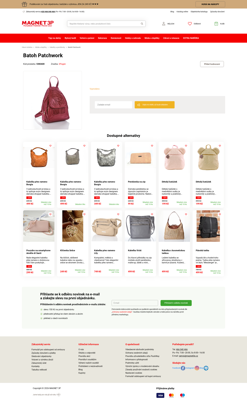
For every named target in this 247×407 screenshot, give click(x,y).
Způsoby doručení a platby (44, 353)
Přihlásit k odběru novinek (176, 303)
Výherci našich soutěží (88, 363)
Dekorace (102, 38)
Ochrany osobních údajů (122, 312)
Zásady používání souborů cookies (141, 369)
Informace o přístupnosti (136, 359)
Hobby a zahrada (133, 38)
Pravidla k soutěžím (87, 359)
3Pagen (62, 64)
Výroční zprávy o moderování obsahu (142, 366)
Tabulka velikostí (39, 369)
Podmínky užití (132, 363)
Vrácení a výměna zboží (42, 359)
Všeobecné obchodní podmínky (139, 349)
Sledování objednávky (41, 356)
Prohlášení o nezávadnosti (90, 366)
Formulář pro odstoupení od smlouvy (48, 349)
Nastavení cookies (133, 373)
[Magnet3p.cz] (38, 24)
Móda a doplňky (152, 38)
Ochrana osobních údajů (136, 353)
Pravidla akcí (84, 356)
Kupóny (81, 373)
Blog (172, 12)
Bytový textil (70, 38)
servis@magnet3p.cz (188, 356)
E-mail (116, 303)
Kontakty (36, 366)
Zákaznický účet (39, 363)
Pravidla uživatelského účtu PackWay (142, 356)
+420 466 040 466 (47, 12)
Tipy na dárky (54, 38)
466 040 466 (182, 349)
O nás (81, 349)
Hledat (139, 24)
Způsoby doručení (217, 12)
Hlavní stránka (27, 47)
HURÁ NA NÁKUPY (210, 4)
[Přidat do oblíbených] (50, 146)
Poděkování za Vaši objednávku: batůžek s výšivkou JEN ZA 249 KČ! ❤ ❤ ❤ (64, 4)
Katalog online (182, 12)
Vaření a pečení (87, 38)
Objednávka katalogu (199, 12)
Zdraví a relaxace (171, 38)
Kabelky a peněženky (57, 47)
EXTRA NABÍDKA (191, 38)
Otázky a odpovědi (86, 353)
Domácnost (116, 38)
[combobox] (100, 24)
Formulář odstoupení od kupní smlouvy (143, 376)
